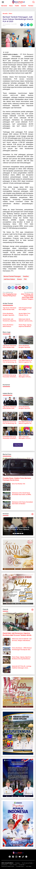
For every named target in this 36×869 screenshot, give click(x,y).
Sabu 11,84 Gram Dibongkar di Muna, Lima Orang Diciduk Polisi (25, 375)
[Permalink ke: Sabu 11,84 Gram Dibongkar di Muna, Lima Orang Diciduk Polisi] (26, 369)
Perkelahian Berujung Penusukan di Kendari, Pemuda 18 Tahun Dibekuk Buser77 (9, 375)
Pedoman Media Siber (7, 866)
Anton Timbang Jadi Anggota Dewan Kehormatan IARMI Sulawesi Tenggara (27, 296)
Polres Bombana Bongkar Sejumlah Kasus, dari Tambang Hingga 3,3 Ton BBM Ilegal (9, 314)
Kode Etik (21, 864)
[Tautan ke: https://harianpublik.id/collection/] (32, 610)
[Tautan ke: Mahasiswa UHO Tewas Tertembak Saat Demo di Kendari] (7, 505)
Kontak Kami (20, 866)
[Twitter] (12, 287)
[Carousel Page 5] (22, 533)
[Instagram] (16, 287)
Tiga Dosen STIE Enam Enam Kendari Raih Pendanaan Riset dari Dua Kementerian (9, 308)
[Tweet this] (25, 24)
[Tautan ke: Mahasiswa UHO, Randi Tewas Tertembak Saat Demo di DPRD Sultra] (7, 496)
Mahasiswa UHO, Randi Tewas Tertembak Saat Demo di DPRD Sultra (21, 493)
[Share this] (21, 24)
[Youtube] (19, 287)
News (4, 25)
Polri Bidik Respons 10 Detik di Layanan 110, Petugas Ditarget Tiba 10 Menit (25, 361)
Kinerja (19, 279)
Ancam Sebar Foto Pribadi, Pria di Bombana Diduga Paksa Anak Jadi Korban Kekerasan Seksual (24, 314)
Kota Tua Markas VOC (18, 483)
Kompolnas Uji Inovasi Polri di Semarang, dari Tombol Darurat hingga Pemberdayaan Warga (10, 361)
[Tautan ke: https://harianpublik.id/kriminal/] (32, 514)
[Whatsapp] (31, 24)
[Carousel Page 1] (13, 533)
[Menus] (2, 2)
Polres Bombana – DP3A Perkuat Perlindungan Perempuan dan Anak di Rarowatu (9, 325)
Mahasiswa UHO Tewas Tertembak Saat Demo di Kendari (22, 502)
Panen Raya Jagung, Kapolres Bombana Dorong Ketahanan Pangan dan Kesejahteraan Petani (25, 325)
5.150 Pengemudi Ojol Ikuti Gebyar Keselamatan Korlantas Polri (25, 308)
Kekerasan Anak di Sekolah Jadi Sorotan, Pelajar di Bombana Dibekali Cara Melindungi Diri (25, 320)
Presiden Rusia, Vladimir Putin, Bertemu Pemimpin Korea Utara (17, 479)
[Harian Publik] (18, 2)
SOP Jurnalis (13, 864)
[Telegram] (26, 287)
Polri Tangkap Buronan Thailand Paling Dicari (10, 294)
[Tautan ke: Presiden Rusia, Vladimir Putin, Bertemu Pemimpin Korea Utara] (18, 467)
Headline (26, 276)
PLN (25, 279)
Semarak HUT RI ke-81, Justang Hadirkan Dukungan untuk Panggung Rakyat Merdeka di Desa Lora (21, 667)
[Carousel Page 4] (20, 533)
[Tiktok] (23, 287)
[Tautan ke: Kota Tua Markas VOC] (7, 486)
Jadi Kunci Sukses (9, 279)
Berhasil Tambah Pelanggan (12, 276)
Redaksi (17, 863)
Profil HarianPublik (27, 863)
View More (18, 445)
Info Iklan (28, 866)
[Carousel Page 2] (16, 533)
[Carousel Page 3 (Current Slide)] (18, 533)
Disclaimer (4, 864)
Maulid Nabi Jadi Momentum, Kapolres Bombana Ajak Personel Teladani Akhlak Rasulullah (9, 320)
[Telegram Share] (28, 24)
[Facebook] (9, 287)
